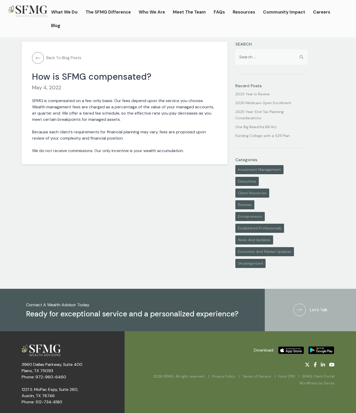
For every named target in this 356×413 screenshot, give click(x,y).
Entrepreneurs (250, 216)
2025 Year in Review (252, 94)
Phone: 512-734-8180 (42, 402)
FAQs (219, 12)
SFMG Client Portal (318, 376)
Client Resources (252, 193)
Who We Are (152, 12)
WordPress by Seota (316, 383)
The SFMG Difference (108, 12)
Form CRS (286, 376)
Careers (321, 12)
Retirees (245, 204)
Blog (55, 25)
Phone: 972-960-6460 (44, 377)
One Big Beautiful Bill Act (256, 126)
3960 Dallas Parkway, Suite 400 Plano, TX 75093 (52, 367)
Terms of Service (256, 376)
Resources (244, 12)
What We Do (64, 12)
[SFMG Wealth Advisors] (27, 18)
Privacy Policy (223, 376)
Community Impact (284, 12)
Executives (247, 181)
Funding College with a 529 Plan (262, 135)
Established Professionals (259, 228)
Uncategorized (250, 263)
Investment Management (259, 169)
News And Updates (254, 239)
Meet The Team (189, 12)
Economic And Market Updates (264, 251)
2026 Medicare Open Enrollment (263, 103)
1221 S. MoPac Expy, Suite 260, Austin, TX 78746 (50, 392)
